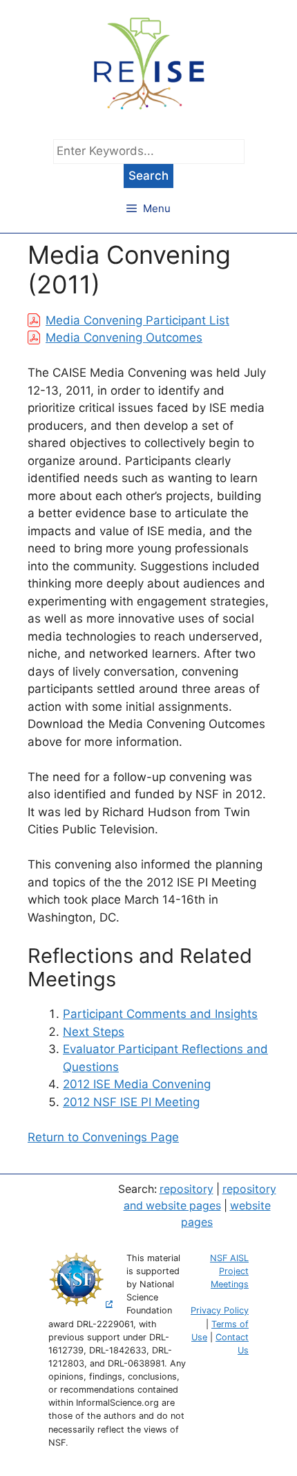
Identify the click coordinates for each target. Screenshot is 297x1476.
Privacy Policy (220, 1310)
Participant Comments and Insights (160, 1014)
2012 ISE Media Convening (137, 1084)
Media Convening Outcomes (124, 337)
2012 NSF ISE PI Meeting (131, 1102)
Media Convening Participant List (137, 320)
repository (186, 1189)
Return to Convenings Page (103, 1137)
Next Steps (93, 1032)
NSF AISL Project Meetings (229, 1271)
